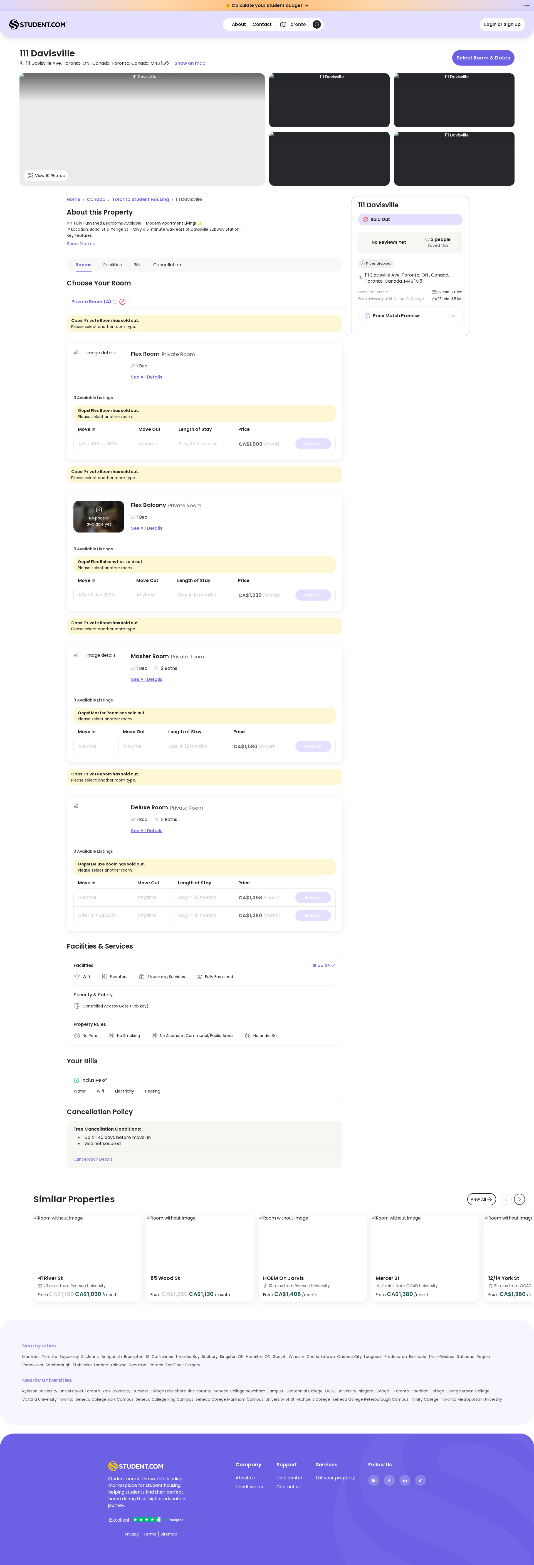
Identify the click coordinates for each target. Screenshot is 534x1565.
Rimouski (417, 1356)
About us (245, 1478)
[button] (204, 243)
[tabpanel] (204, 619)
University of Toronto (80, 1391)
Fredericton (396, 1356)
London (101, 1365)
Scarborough (58, 1365)
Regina (483, 1356)
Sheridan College (427, 1391)
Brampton (134, 1356)
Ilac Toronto (200, 1391)
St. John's (90, 1356)
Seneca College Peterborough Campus (370, 1399)
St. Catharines (159, 1356)
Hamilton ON (258, 1356)
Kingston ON (232, 1356)
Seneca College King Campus (164, 1399)
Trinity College (425, 1399)
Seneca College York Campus (105, 1399)
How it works (249, 1487)
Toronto (49, 1356)
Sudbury (210, 1356)
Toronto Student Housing (140, 199)
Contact (262, 24)
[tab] (98, 301)
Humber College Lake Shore (159, 1391)
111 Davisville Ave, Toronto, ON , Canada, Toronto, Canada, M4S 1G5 (407, 278)
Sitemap (169, 1534)
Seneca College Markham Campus (229, 1399)
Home (73, 199)
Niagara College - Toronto (384, 1391)
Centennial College (304, 1391)
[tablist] (204, 301)
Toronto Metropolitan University (471, 1399)
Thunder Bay (187, 1356)
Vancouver (32, 1365)
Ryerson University (39, 1391)
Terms (150, 1534)
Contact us (288, 1487)
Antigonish (112, 1356)
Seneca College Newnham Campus (248, 1391)
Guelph (279, 1356)
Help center (289, 1478)
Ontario (156, 1365)
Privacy (132, 1534)
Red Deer (174, 1365)
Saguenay (69, 1356)
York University (116, 1391)
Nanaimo (137, 1365)
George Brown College (468, 1391)
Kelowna (118, 1365)
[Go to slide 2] (527, 5)
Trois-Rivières (441, 1356)
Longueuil (373, 1356)
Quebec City (349, 1356)
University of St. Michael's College (298, 1399)
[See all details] (98, 365)
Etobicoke (82, 1365)
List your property (335, 1478)
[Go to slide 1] (523, 5)
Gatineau (465, 1356)
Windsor (296, 1356)
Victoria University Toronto (47, 1399)
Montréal (30, 1356)
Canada (96, 199)
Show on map (190, 63)
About (239, 24)
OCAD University (340, 1391)
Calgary (192, 1365)
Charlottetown (320, 1356)
